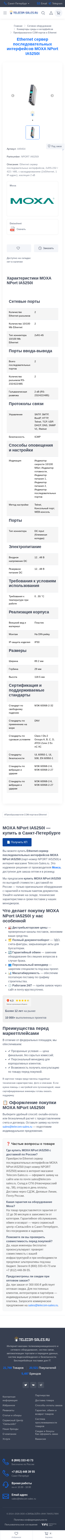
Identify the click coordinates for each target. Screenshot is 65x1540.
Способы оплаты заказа (48, 1405)
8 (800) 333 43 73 (22, 1460)
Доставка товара (44, 1400)
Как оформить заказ (46, 1434)
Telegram (57, 3)
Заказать (48, 248)
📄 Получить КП (17, 842)
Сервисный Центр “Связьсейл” (13, 1422)
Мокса (56, 867)
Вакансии (40, 1439)
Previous (13, 95)
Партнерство (42, 1395)
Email (44, 3)
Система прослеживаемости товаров (46, 1423)
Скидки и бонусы (44, 1431)
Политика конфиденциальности (30, 1519)
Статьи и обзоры (12, 1415)
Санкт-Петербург (17, 3)
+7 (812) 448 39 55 (23, 1471)
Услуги (6, 1439)
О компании (9, 1434)
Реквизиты (8, 1410)
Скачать (21, 229)
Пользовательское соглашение (21, 1524)
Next (52, 95)
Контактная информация (10, 1398)
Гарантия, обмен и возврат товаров (46, 1412)
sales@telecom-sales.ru (17, 1126)
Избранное (9, 1405)
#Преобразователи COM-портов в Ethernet (25, 814)
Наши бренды (10, 1429)
